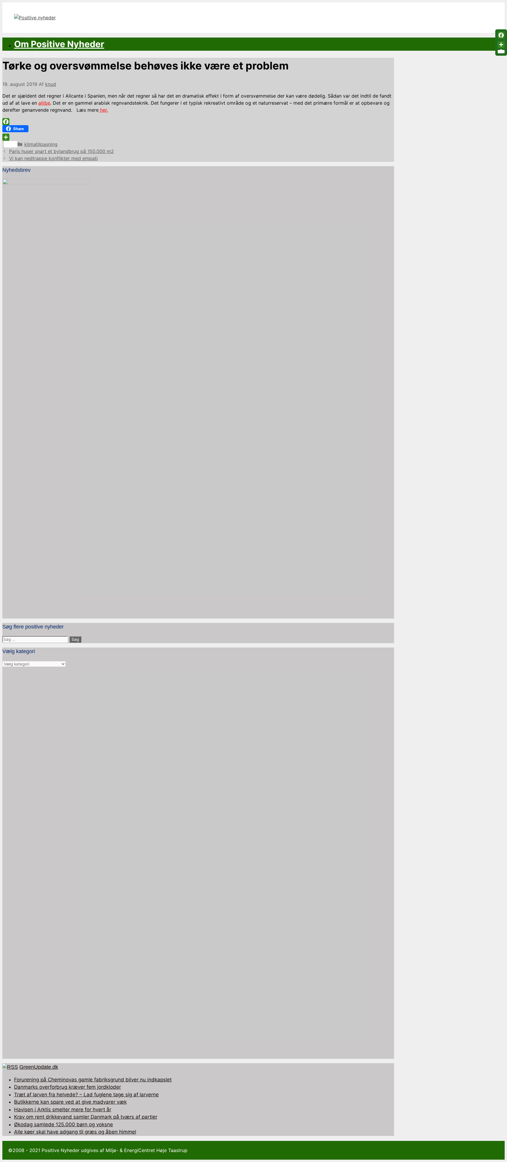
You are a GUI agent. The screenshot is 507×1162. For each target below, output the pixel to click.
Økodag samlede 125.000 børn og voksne (63, 1124)
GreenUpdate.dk (38, 1067)
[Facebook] (198, 121)
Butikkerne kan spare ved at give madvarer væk (70, 1102)
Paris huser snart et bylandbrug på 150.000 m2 (61, 151)
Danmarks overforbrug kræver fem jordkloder (67, 1087)
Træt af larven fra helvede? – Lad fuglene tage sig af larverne (86, 1095)
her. (103, 110)
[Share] (198, 137)
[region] (198, 863)
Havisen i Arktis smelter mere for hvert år (62, 1109)
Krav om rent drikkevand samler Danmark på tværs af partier (85, 1117)
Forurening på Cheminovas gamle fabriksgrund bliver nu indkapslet (93, 1080)
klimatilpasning (41, 144)
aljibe (44, 103)
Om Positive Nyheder (59, 44)
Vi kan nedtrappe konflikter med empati (53, 158)
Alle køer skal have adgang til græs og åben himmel (75, 1132)
